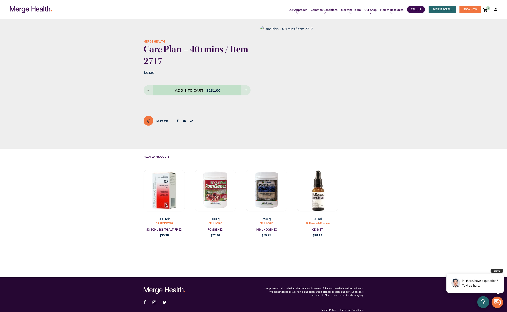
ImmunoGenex (266, 229)
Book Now (470, 9)
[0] (485, 10)
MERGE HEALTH (154, 41)
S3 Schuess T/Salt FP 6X (164, 229)
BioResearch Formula (318, 223)
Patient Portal (442, 9)
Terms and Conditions (351, 309)
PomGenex (215, 229)
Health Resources (391, 10)
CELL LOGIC (215, 223)
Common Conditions (324, 10)
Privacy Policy (328, 309)
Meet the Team (351, 10)
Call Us (416, 9)
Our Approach (298, 10)
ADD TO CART (189, 90)
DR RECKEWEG (164, 223)
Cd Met (317, 229)
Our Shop (370, 10)
